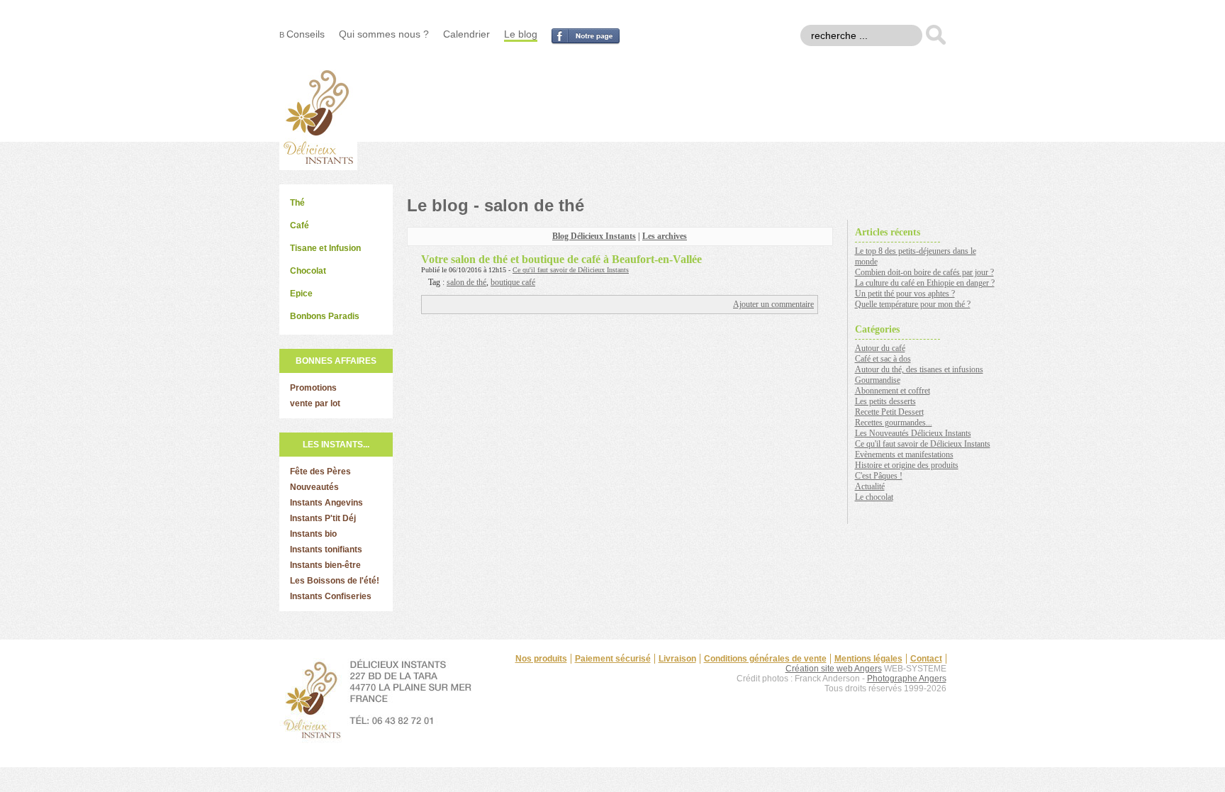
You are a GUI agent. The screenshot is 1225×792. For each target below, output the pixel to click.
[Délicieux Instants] (318, 166)
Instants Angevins (326, 503)
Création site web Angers (833, 669)
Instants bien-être (325, 565)
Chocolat (308, 271)
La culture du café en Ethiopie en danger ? (925, 283)
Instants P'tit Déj (323, 518)
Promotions (313, 388)
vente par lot (315, 403)
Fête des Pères (320, 471)
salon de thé (466, 282)
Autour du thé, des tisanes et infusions (919, 369)
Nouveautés (314, 487)
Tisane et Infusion (325, 248)
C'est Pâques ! (878, 476)
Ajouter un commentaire (773, 304)
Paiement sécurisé (613, 659)
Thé (297, 203)
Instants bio (313, 534)
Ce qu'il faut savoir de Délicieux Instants (571, 270)
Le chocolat (874, 497)
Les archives (664, 236)
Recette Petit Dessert (889, 412)
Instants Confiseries (330, 596)
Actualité (870, 486)
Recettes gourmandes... (893, 423)
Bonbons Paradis (324, 316)
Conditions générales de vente (765, 659)
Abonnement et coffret (892, 391)
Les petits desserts (885, 401)
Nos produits (541, 659)
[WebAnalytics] (918, 711)
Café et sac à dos (883, 359)
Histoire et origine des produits (906, 465)
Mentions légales (868, 659)
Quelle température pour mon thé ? (913, 304)
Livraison (677, 659)
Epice (301, 294)
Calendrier (466, 34)
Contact (926, 659)
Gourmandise (877, 380)
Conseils (305, 34)
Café (299, 225)
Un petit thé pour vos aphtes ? (905, 294)
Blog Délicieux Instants (594, 236)
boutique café (513, 282)
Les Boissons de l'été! (334, 581)
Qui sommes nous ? (384, 34)
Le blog (520, 34)
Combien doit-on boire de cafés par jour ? (924, 272)
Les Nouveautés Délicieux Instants (913, 433)
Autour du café (880, 348)
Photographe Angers (906, 679)
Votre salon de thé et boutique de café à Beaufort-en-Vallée (561, 259)
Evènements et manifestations (904, 454)
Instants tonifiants (326, 549)
